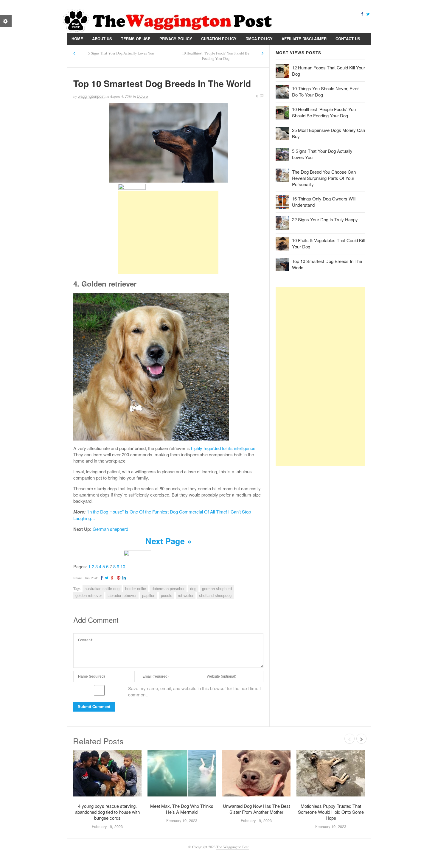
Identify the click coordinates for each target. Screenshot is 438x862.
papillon (148, 595)
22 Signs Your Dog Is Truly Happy (325, 219)
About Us (102, 38)
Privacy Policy (175, 38)
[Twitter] (368, 13)
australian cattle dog (102, 588)
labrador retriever (122, 595)
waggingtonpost (91, 96)
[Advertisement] (168, 232)
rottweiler (185, 595)
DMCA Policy (259, 38)
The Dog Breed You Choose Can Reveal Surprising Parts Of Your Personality (324, 178)
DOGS (142, 96)
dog (193, 588)
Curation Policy (219, 38)
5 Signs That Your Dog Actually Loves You (121, 53)
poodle (166, 595)
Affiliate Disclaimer (304, 38)
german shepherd (217, 588)
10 (122, 566)
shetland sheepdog (215, 595)
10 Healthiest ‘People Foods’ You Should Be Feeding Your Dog (215, 56)
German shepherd (110, 529)
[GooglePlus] (111, 578)
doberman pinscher (168, 588)
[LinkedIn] (123, 578)
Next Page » (168, 541)
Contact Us (348, 38)
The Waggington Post (232, 846)
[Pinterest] (117, 578)
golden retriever (88, 595)
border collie (135, 588)
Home (77, 38)
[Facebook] (362, 13)
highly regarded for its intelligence (223, 448)
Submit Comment (94, 706)
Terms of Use (135, 38)
